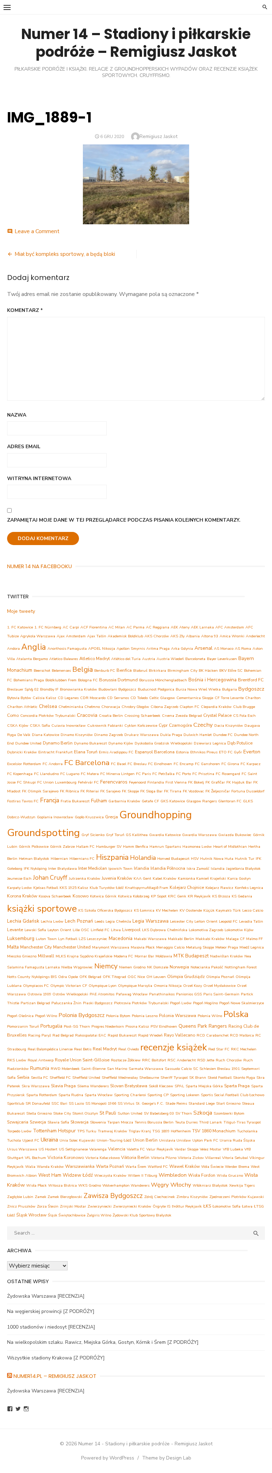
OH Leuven (156, 976)
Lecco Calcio (252, 910)
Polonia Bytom (118, 1015)
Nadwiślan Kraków (226, 956)
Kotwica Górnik (103, 896)
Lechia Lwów (52, 921)
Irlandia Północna (168, 868)
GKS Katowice (172, 801)
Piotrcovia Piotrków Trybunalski (141, 1003)
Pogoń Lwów (181, 1003)
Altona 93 (209, 636)
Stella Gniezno (39, 1113)
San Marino (117, 1068)
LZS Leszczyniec (93, 938)
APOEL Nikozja (101, 648)
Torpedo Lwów (19, 1131)
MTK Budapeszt (191, 955)
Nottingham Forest (241, 967)
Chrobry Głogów (135, 706)
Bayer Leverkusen (222, 658)
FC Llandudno (46, 773)
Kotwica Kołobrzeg (133, 896)
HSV (195, 858)
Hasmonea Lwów (197, 846)
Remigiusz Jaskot (158, 136)
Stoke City (62, 1113)
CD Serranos (118, 697)
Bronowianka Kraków (78, 689)
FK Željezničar (217, 791)
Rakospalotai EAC (90, 1035)
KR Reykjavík (199, 896)
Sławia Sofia (58, 1122)
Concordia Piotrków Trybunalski (47, 715)
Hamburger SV (108, 846)
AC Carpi (71, 627)
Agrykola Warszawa (37, 636)
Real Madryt (105, 1049)
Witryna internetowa (39, 478)
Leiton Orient (205, 921)
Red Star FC (219, 1049)
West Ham (49, 1175)
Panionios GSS (189, 994)
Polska (236, 1014)
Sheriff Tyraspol (174, 1077)
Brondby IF (49, 689)
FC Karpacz (250, 763)
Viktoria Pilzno (163, 1157)
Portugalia (51, 1026)
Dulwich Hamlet (197, 734)
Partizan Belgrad (35, 1003)
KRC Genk (177, 896)
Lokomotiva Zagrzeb (206, 930)
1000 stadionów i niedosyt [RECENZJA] (51, 1327)
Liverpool (131, 930)
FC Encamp (183, 763)
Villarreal (213, 1157)
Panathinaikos (162, 994)
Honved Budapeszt (173, 858)
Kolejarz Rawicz (219, 887)
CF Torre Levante (229, 697)
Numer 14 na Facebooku (39, 566)
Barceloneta (195, 658)
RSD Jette (205, 1060)
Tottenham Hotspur (54, 1130)
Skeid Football (220, 1077)
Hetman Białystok (34, 858)
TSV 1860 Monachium (214, 1131)
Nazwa (16, 415)
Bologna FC (88, 680)
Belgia (82, 669)
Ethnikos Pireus (203, 752)
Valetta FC (136, 1149)
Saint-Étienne (93, 1068)
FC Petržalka (163, 773)
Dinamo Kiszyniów (77, 734)
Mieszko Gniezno (21, 956)
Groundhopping (155, 815)
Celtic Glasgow (162, 697)
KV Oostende (191, 910)
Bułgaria (229, 689)
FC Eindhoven (160, 763)
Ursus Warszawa (22, 1149)
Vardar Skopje (186, 1149)
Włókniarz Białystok (210, 1185)
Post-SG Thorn (77, 1026)
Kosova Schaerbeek (55, 896)
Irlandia (141, 868)
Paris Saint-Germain (221, 994)
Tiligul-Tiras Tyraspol (242, 1122)
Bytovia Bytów (19, 697)
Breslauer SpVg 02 (23, 689)
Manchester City (36, 947)
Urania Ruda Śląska (237, 1140)
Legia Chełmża (118, 921)
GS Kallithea (137, 834)
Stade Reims (176, 1103)
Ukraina (49, 1139)
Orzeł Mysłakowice (219, 985)
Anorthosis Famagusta (67, 648)
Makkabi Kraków (210, 938)
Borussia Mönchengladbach (163, 680)
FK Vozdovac (193, 791)
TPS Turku (86, 1131)
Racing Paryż (39, 1035)
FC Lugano (69, 773)
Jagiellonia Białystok (243, 868)
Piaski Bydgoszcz (98, 1003)
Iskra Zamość (198, 868)
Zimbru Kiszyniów (192, 1196)
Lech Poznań (79, 921)
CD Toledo (139, 697)
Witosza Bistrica (62, 1185)
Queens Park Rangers (202, 1026)
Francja (49, 800)
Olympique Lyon (103, 985)
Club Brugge (244, 706)
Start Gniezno (228, 1103)
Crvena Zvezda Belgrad (182, 715)
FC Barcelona (86, 763)
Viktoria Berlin (135, 1157)
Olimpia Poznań (220, 976)
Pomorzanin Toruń (23, 1026)
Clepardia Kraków (216, 706)
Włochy (180, 1185)
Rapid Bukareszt (122, 1035)
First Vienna (176, 782)
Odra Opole (68, 976)
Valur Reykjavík (159, 1149)
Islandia (218, 868)
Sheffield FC (60, 1077)
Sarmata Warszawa (146, 1068)
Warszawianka (80, 1166)
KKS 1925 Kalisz (74, 887)
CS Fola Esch (244, 715)
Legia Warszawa (150, 921)
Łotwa (247, 1206)
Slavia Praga (63, 1086)
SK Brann (197, 1077)
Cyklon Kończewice (140, 725)
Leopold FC (228, 921)
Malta (13, 947)
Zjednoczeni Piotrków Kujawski (236, 1196)
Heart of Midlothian (230, 846)
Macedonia (120, 938)
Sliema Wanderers (93, 1086)
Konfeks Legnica (249, 887)
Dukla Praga (171, 734)
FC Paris (143, 773)
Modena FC (123, 956)
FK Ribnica (69, 791)
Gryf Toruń (115, 834)
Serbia (23, 1077)
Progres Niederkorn (107, 1026)
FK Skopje (130, 791)
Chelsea (48, 706)
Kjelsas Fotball (45, 887)
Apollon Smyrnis (131, 648)
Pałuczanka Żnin (66, 1003)
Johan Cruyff (50, 878)
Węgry (160, 1185)
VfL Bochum (35, 1157)
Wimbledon (173, 1174)
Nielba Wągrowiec (77, 967)
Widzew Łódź (78, 1175)
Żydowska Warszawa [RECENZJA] (46, 1296)
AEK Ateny (180, 627)
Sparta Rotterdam (41, 1095)
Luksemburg (20, 938)
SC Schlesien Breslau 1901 (216, 1068)
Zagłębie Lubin (20, 1196)
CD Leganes (68, 697)
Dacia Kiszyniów (228, 725)
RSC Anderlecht (182, 1060)
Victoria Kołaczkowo (102, 1157)
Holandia (143, 857)
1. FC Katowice (20, 627)
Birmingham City (182, 670)
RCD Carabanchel (212, 1035)
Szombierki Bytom (229, 1113)
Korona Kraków (22, 896)
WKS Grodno (89, 1185)
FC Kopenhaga (20, 773)
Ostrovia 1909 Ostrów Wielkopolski (57, 994)
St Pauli (108, 1113)
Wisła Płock (36, 1185)
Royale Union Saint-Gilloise (82, 1060)
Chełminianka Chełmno (79, 706)
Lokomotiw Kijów (239, 930)
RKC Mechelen (243, 1049)
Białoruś (140, 670)
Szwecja (38, 1122)
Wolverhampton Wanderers (125, 1185)
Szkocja (202, 1113)
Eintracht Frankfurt (55, 752)
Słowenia (98, 1122)
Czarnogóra (180, 725)
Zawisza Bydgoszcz (113, 1195)
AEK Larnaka (202, 627)
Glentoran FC (230, 801)
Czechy (203, 725)
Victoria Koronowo (65, 1157)
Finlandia (155, 782)
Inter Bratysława (62, 868)
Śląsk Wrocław (31, 1215)
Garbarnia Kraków (124, 801)
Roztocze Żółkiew (126, 1060)
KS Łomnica (144, 910)
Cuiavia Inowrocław (68, 725)
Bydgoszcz (251, 688)
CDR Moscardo (93, 697)
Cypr (163, 725)
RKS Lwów (16, 1060)
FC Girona (230, 763)
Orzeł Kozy (192, 985)
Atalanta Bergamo (32, 658)
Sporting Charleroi (130, 1095)
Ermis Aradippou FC (116, 752)
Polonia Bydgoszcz (81, 1015)
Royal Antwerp (40, 1060)
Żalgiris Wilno (99, 1215)
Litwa (116, 930)
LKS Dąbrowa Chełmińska (164, 930)
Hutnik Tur (244, 858)
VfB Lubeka (233, 1149)
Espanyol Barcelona (155, 752)
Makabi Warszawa (150, 938)
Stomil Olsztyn (85, 1113)
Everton (251, 751)
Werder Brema (237, 1166)
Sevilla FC (39, 1077)
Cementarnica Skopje (194, 697)
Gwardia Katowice (165, 834)
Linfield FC (100, 930)
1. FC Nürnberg (47, 627)
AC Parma (135, 627)
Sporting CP (158, 1095)
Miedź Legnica (251, 947)
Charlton (253, 697)
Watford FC (158, 1166)
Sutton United (130, 1113)
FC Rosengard (228, 773)
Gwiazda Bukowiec (234, 834)
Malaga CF (235, 938)
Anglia (33, 647)
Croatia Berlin (111, 715)
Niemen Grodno (132, 967)
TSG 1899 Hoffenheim (171, 1131)
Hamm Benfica (135, 846)
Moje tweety (21, 611)
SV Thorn (183, 1113)
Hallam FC (85, 846)
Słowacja (79, 1122)
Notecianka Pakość (207, 967)
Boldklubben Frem (60, 680)
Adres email (23, 446)
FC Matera (90, 773)
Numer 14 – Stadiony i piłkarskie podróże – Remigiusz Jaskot (136, 43)
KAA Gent (142, 878)
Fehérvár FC (88, 782)
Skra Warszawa (36, 1086)
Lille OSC (81, 930)
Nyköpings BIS (44, 976)
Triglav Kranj (140, 1131)
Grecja (111, 817)
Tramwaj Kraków (112, 1131)
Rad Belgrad (63, 1035)
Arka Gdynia (182, 648)
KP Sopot (158, 896)
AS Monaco (223, 648)
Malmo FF (254, 938)
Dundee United (28, 743)
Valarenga (98, 1149)
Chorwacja (110, 706)
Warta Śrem (135, 1166)
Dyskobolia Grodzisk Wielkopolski (163, 743)
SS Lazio (76, 1103)
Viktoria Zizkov (191, 1157)
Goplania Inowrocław (55, 817)
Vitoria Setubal (235, 1157)
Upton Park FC (205, 1140)
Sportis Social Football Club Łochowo (232, 1095)
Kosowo (81, 896)
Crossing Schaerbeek (142, 715)
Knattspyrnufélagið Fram (146, 887)
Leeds (99, 921)
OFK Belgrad (90, 976)
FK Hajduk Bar (239, 782)
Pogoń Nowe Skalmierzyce (241, 1003)
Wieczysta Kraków (110, 1175)
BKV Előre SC (231, 670)
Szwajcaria (17, 1122)
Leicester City (181, 921)
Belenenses (61, 670)
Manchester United (72, 947)
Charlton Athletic (22, 706)
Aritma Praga (158, 648)
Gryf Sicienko (92, 834)
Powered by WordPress (107, 1458)
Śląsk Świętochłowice (66, 1215)
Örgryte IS (161, 1206)
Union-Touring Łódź (114, 1140)
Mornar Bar (144, 956)
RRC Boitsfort (154, 1060)
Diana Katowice (45, 734)
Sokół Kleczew (161, 1086)
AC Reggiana (157, 627)
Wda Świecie (212, 1166)
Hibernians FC (82, 858)
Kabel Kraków (164, 878)
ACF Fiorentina (93, 627)
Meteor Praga (226, 947)
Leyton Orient (59, 930)
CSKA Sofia (40, 725)
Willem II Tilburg (142, 1175)
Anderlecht (255, 636)
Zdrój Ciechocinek (159, 1196)
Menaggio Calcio (170, 947)
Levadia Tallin (251, 921)
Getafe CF (150, 801)
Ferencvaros (114, 782)
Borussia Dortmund (118, 680)
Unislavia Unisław (175, 1140)
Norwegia (179, 967)
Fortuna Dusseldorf (248, 791)
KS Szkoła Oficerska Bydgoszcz (105, 910)
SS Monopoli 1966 (100, 1103)
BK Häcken (208, 670)
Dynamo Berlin (58, 743)
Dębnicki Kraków (22, 752)
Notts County (18, 976)
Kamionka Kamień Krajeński (202, 878)
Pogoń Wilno (46, 1015)
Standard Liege (201, 1103)
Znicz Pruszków (21, 1206)
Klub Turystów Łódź (107, 887)
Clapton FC (189, 706)
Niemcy (106, 966)
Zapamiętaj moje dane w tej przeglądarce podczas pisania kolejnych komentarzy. (123, 520)
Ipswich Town (120, 868)
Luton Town (46, 938)
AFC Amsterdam (229, 627)
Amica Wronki (232, 636)
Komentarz (25, 310)
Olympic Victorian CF (68, 985)
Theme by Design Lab (166, 1458)
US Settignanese (73, 1149)
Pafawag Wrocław (132, 994)
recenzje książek (173, 1047)
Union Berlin (145, 1140)
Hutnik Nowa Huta (216, 858)
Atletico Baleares (63, 658)
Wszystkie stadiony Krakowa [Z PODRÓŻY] (56, 1357)
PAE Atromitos (102, 994)
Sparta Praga (237, 1086)
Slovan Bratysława (128, 1086)
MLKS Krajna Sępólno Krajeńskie (84, 956)
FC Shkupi (26, 782)
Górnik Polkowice (34, 846)
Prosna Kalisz (137, 1026)
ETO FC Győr (230, 752)
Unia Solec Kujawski (77, 1140)
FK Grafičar (215, 782)
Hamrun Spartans (165, 846)
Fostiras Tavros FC (23, 801)
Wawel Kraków (184, 1166)
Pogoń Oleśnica (20, 1015)
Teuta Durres (186, 1122)
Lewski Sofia (35, 930)
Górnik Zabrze (62, 846)
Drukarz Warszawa (141, 734)
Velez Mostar (210, 1149)
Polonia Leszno (145, 1015)
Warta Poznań (110, 1166)
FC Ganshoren (207, 763)
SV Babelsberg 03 (159, 1113)
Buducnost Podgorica (156, 689)
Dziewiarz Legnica (210, 743)
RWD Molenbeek (65, 1068)
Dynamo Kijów (120, 743)
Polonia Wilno (210, 1015)
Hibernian (59, 858)
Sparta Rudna (70, 1095)
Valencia (116, 1149)
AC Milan (116, 627)
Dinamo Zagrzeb (108, 734)
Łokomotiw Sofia (226, 1206)
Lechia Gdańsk (23, 921)
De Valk (23, 734)
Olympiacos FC (36, 985)
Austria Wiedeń (170, 658)
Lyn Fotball (67, 938)
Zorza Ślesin (47, 1206)
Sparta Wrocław (99, 1095)
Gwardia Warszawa (199, 834)
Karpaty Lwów (19, 887)
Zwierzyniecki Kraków (132, 1206)
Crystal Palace (217, 715)
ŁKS (207, 1206)
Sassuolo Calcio (178, 1068)
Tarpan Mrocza (120, 1122)
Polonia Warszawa (177, 1015)
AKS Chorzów (156, 636)
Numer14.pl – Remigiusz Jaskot (54, 1376)
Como (13, 715)
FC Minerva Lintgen (117, 773)
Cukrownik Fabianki (105, 725)
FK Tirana (172, 791)
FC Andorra (52, 763)
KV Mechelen (167, 910)
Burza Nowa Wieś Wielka (198, 689)
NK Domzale (157, 967)
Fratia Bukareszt (75, 801)
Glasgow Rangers (201, 801)
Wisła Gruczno (230, 1175)
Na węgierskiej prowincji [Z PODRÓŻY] (51, 1311)
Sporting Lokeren (184, 1095)
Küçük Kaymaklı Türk (222, 910)
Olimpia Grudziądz (186, 976)
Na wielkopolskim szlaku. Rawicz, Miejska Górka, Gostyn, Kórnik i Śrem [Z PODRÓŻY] (103, 1342)
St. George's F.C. (150, 1103)
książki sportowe (42, 908)
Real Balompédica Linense (50, 1049)
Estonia (182, 752)
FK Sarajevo (110, 791)
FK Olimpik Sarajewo (40, 791)
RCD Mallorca (242, 1035)
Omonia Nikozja (168, 985)
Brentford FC (251, 680)
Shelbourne (149, 1077)
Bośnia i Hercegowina (212, 679)
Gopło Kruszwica (89, 817)
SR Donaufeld (38, 1103)
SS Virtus (126, 1103)
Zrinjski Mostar (73, 1206)
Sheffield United (86, 1077)
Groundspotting (43, 833)
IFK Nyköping (35, 868)
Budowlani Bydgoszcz (117, 689)
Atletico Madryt (94, 658)
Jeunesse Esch (19, 878)
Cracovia (87, 715)
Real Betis (82, 1049)
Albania (193, 636)
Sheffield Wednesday (120, 1077)
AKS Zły (177, 636)
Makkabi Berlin (181, 938)
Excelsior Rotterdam (24, 763)
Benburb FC (104, 670)
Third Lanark (210, 1122)
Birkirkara (157, 670)
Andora (13, 648)
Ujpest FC (30, 1140)
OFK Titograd (114, 976)
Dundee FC (223, 734)
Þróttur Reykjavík (187, 1206)
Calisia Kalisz (44, 697)
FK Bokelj (196, 782)
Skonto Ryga (244, 1077)
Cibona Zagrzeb (164, 706)
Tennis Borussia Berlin (154, 1122)
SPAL (179, 1086)
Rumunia (39, 1068)
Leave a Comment (37, 231)
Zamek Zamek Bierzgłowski (58, 1196)
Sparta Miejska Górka (204, 1086)
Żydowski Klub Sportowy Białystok (142, 1215)
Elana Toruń (85, 752)
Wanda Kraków (50, 1166)
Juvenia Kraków (117, 878)
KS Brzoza (221, 896)
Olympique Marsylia (135, 985)
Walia (30, 1166)
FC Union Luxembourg (56, 782)
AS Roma (243, 648)
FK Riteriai (89, 791)
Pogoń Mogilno (205, 1003)
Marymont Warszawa (110, 947)
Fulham (99, 800)
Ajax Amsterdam (71, 636)
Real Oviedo (128, 1049)
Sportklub (15, 1103)
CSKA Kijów (17, 725)
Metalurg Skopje (200, 947)
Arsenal (203, 648)
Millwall (46, 956)
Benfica (124, 670)
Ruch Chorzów (229, 1060)
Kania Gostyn (239, 878)
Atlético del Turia (126, 658)
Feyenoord (137, 782)
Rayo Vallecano (179, 1035)
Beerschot (42, 670)
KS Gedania (242, 896)
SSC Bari (59, 1103)
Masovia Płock (143, 947)
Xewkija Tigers (242, 1185)
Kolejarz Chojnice (187, 887)
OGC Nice (136, 976)
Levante (15, 930)
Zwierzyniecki (99, 1206)
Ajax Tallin (96, 636)
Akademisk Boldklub (125, 636)
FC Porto (183, 773)
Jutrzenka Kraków (84, 878)
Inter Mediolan (92, 868)
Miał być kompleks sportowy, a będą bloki (65, 254)
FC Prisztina (203, 773)
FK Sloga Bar (151, 791)
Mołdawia (163, 956)
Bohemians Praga (28, 680)
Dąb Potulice (240, 743)
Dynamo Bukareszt (90, 743)
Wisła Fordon (201, 1175)
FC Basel (118, 763)
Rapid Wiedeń (150, 1035)
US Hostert (48, 1149)
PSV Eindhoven (164, 1026)
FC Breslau (137, 763)
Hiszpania (112, 857)
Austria (148, 658)
